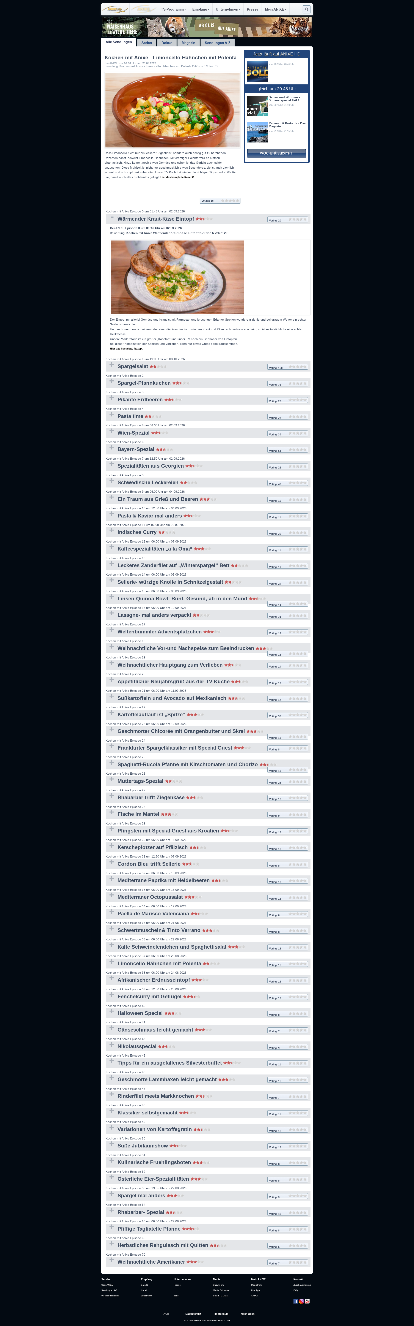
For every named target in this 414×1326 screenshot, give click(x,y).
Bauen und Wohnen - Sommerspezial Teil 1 (284, 99)
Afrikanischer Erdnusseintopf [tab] (193, 980)
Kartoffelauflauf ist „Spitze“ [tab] (193, 715)
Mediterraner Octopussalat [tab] (193, 897)
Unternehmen (227, 9)
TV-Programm (172, 9)
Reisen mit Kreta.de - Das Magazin (287, 125)
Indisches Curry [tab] (193, 532)
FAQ (295, 1290)
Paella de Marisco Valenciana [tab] (193, 914)
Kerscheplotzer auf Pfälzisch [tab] (193, 847)
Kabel (144, 1290)
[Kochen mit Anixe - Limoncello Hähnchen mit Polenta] (172, 110)
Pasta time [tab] (193, 416)
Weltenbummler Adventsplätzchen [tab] (193, 632)
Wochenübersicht (110, 1295)
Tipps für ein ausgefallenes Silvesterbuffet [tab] (193, 1063)
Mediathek (256, 1285)
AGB (166, 1313)
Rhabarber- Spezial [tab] (193, 1212)
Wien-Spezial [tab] (193, 433)
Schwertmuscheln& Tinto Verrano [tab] (193, 930)
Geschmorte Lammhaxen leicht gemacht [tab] (193, 1079)
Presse (252, 9)
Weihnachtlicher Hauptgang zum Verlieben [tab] (193, 665)
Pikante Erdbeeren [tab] (193, 400)
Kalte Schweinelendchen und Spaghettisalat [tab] (193, 947)
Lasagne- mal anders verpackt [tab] (193, 615)
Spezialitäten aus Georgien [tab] (193, 466)
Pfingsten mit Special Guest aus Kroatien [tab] (193, 831)
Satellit (144, 1285)
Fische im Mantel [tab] (193, 814)
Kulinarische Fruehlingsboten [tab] (193, 1162)
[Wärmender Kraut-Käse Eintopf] (210, 277)
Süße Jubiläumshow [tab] (193, 1146)
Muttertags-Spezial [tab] (193, 781)
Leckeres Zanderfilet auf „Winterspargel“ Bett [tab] (193, 565)
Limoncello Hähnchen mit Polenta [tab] (193, 963)
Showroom (218, 1285)
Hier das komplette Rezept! (177, 177)
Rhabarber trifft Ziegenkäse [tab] (193, 797)
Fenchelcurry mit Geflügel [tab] (193, 997)
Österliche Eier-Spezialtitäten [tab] (193, 1179)
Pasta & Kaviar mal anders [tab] (193, 516)
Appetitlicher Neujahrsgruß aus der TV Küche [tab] (193, 682)
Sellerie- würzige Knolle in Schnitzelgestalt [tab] (193, 582)
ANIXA (254, 1295)
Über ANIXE (107, 1285)
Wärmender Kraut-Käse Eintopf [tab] (193, 219)
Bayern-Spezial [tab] (193, 449)
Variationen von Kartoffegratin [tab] (193, 1129)
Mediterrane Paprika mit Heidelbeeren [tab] (193, 880)
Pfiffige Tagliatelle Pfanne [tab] (193, 1229)
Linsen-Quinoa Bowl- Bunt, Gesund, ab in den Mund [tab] (193, 600)
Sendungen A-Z (218, 43)
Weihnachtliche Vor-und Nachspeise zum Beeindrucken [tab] (193, 649)
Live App (255, 1290)
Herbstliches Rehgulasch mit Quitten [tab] (193, 1245)
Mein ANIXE (274, 9)
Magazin (188, 43)
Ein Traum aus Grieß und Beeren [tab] (193, 499)
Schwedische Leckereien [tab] (193, 482)
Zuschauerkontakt (302, 1285)
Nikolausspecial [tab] (193, 1046)
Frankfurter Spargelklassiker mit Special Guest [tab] (193, 748)
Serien (146, 43)
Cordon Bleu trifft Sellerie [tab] (193, 864)
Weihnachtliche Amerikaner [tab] (193, 1262)
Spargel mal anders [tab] (193, 1196)
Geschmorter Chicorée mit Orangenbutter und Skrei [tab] (193, 732)
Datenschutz (193, 1313)
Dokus (167, 43)
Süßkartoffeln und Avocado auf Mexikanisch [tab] (193, 698)
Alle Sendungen (119, 42)
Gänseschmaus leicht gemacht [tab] (193, 1030)
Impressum (222, 1313)
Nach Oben (247, 1313)
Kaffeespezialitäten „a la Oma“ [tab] (193, 549)
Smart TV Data (220, 1295)
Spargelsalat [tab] (194, 366)
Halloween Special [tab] (193, 1013)
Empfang (199, 9)
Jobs (176, 1295)
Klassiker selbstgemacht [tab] (193, 1113)
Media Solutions (221, 1290)
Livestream (146, 1295)
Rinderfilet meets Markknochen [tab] (193, 1096)
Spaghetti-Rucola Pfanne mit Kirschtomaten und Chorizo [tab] (193, 765)
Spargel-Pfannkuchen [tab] (193, 383)
